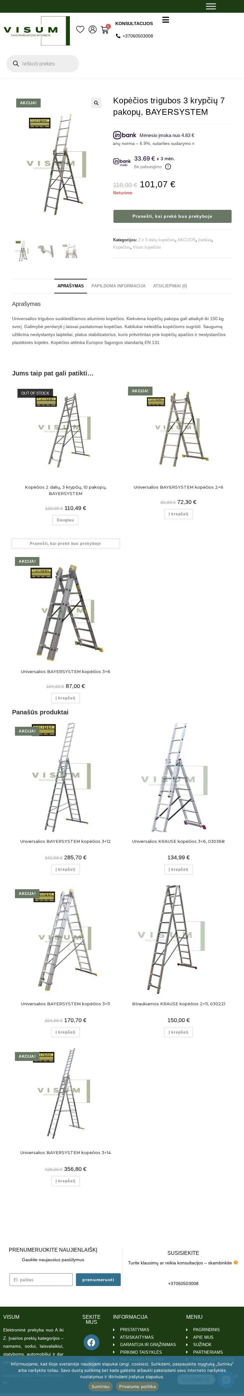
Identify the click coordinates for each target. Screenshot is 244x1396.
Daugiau (65, 520)
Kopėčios (121, 247)
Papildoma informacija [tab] (119, 286)
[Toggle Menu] (211, 6)
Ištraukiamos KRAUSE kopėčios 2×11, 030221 (178, 1003)
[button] (96, 103)
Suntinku (101, 1386)
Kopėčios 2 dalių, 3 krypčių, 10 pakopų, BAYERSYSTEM (65, 490)
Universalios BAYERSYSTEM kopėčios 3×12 (65, 841)
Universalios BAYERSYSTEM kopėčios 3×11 (65, 1003)
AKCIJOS (187, 239)
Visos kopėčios (147, 247)
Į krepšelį (178, 514)
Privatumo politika (137, 1386)
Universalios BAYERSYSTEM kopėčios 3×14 (65, 1152)
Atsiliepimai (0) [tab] (170, 286)
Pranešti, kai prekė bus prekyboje (172, 216)
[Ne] (236, 1376)
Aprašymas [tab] (71, 286)
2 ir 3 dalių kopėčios (156, 239)
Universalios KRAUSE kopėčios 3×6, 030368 (178, 841)
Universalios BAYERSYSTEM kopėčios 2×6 (178, 487)
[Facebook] (91, 1342)
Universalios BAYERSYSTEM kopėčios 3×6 (65, 671)
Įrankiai (205, 239)
